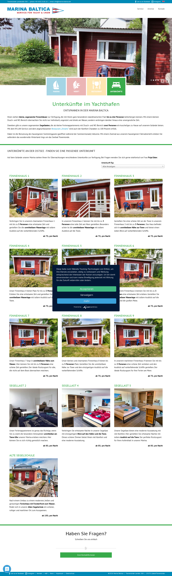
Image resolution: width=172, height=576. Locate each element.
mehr (87, 300)
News (52, 573)
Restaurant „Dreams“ (60, 128)
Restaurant (96, 91)
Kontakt (161, 9)
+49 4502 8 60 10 (41, 2)
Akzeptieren (87, 288)
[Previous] (163, 81)
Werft (76, 91)
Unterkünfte (116, 91)
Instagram (157, 2)
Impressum (59, 573)
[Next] (167, 81)
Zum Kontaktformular (86, 555)
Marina (56, 91)
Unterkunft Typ (107, 163)
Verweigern (86, 294)
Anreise (151, 9)
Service (140, 9)
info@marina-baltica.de (62, 2)
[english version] (163, 1)
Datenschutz (70, 573)
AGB (46, 573)
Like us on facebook (143, 2)
